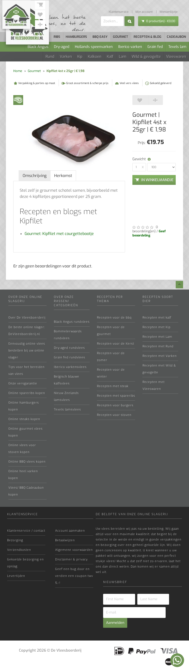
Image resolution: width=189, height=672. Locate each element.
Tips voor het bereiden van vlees (26, 370)
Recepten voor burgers (115, 405)
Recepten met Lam (157, 337)
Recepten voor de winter (111, 373)
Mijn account (144, 11)
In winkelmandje (157, 179)
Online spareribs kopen (26, 393)
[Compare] (40, 24)
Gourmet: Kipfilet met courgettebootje (59, 233)
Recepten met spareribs (116, 396)
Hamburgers (76, 37)
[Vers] (18, 99)
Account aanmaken (70, 531)
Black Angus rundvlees (72, 322)
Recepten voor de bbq (114, 318)
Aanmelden (115, 622)
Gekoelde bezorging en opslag (25, 562)
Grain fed (155, 46)
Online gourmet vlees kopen (25, 432)
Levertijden (16, 576)
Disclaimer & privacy (71, 559)
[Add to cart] (140, 100)
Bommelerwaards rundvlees (68, 334)
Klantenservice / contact (26, 531)
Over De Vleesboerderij (27, 318)
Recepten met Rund (157, 346)
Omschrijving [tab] (35, 175)
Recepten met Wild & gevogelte (159, 369)
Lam (122, 56)
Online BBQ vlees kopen (27, 462)
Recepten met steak (112, 386)
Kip (79, 56)
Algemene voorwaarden (74, 550)
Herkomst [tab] (63, 175)
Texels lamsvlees (67, 409)
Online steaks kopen (24, 419)
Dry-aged (61, 46)
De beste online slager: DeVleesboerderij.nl (26, 330)
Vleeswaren (176, 56)
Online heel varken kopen (23, 474)
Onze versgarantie (22, 383)
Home (17, 71)
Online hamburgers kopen (23, 406)
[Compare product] (155, 100)
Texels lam (177, 46)
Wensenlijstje (168, 11)
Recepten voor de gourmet (111, 330)
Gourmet (120, 37)
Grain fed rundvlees (69, 357)
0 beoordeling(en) (145, 229)
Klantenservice (118, 11)
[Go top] (179, 284)
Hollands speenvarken (94, 46)
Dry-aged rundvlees (69, 348)
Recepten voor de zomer (111, 356)
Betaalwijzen (65, 540)
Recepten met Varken (159, 356)
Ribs (57, 37)
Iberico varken (130, 46)
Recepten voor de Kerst (115, 344)
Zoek (129, 21)
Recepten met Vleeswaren (153, 385)
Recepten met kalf (156, 318)
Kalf (110, 56)
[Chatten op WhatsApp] (177, 660)
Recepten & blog (147, 37)
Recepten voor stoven (114, 415)
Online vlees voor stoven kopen (22, 448)
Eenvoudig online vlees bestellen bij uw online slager (26, 350)
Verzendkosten (19, 550)
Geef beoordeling (149, 233)
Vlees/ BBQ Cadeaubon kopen (26, 491)
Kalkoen (94, 56)
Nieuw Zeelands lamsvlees (66, 396)
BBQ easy (100, 37)
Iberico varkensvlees (70, 367)
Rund (50, 56)
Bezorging (15, 540)
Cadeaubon (176, 37)
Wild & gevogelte (146, 56)
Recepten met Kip (156, 327)
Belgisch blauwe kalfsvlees (66, 380)
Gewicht (134, 159)
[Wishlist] (40, 14)
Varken (66, 56)
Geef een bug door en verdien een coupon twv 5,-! (74, 576)
